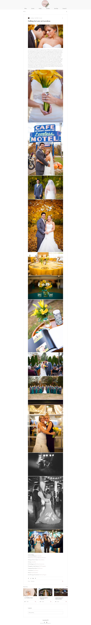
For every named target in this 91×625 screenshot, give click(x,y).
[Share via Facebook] (28, 578)
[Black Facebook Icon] (44, 622)
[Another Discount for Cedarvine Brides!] (61, 592)
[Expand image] (45, 96)
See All (67, 586)
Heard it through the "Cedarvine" (44, 598)
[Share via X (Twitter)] (30, 578)
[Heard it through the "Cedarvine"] (45, 592)
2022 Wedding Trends (28, 597)
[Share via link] (35, 578)
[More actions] (62, 18)
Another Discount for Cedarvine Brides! (59, 598)
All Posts (24, 11)
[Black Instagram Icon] (46, 622)
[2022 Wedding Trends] (30, 592)
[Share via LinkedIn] (33, 578)
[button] (56, 8)
